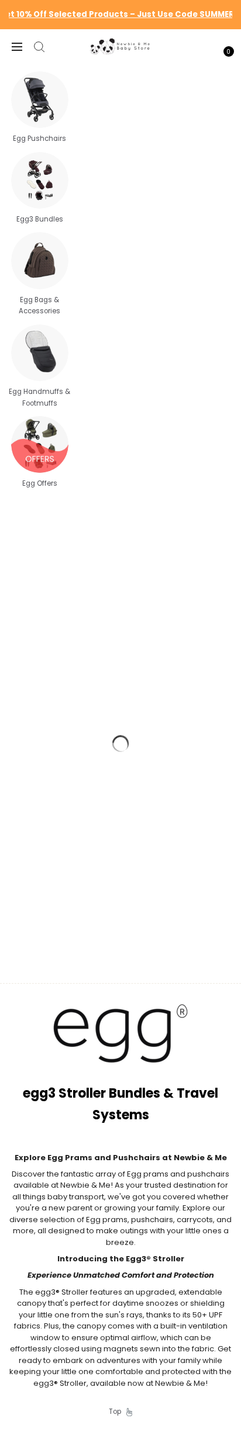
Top (117, 1411)
